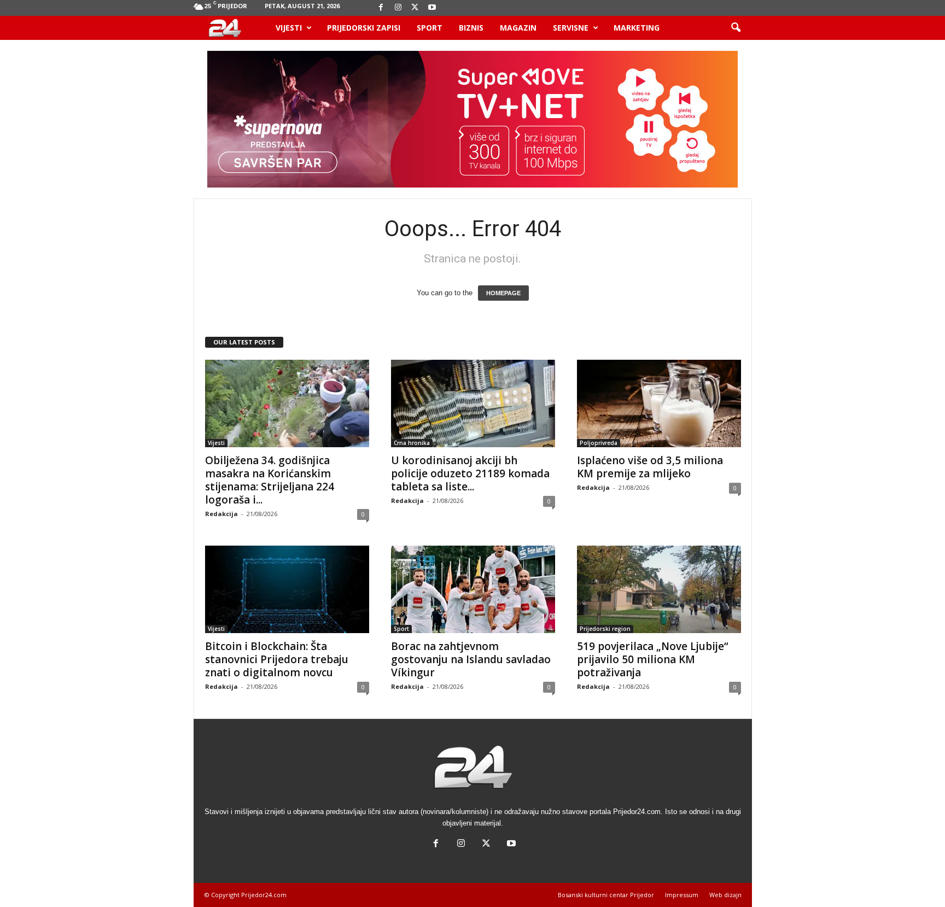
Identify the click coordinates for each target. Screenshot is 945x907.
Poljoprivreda (598, 443)
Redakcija (221, 514)
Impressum (681, 895)
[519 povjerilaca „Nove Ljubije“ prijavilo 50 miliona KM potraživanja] (659, 589)
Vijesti (289, 27)
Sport (429, 27)
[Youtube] (432, 8)
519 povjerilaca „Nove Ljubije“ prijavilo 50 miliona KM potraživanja (652, 659)
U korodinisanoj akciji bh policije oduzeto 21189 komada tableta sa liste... (470, 473)
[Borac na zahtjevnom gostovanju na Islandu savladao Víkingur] (473, 589)
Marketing (637, 27)
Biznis (471, 27)
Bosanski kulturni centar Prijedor (606, 895)
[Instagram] (398, 8)
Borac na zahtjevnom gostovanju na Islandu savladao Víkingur (471, 659)
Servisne (570, 27)
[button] (736, 28)
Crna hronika (412, 443)
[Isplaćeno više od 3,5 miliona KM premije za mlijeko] (659, 403)
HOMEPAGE (503, 293)
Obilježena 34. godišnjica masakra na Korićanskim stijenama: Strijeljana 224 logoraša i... (269, 480)
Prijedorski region (605, 629)
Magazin (518, 27)
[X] (415, 8)
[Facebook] (381, 8)
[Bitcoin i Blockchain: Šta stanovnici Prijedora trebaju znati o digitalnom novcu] (287, 589)
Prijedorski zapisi (363, 27)
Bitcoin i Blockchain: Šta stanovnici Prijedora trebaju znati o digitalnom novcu (276, 659)
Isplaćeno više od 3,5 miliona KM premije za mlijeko (650, 467)
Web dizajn (725, 895)
